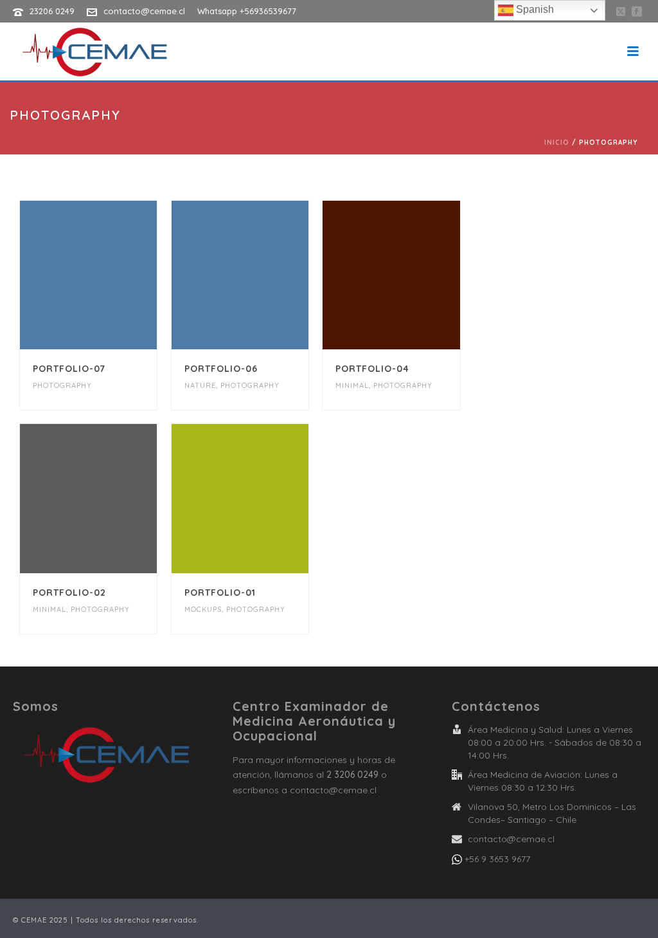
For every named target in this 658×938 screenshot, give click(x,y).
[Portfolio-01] (262, 498)
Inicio (556, 142)
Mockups (203, 609)
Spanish (533, 9)
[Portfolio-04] (414, 275)
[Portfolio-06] (262, 275)
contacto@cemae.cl (144, 11)
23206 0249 (52, 11)
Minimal (352, 385)
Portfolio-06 (221, 368)
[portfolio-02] (110, 498)
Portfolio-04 (372, 368)
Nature (200, 385)
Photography (62, 385)
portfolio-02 (69, 592)
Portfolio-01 (220, 592)
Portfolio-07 (69, 368)
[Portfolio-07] (110, 275)
